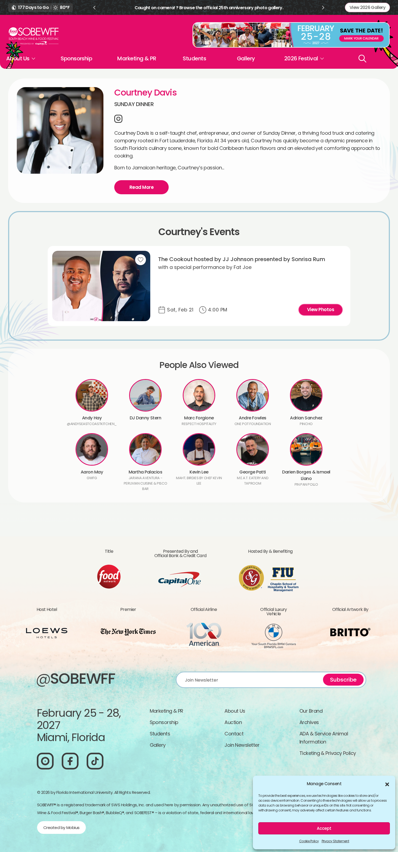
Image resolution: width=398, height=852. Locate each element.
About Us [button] (18, 58)
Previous (94, 7)
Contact (233, 733)
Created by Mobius (61, 827)
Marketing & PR (136, 58)
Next (323, 7)
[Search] (362, 58)
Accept (324, 828)
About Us (234, 711)
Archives (309, 722)
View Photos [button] (320, 309)
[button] (387, 784)
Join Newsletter (241, 745)
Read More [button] (141, 187)
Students (194, 58)
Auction (233, 722)
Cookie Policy (309, 841)
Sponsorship (76, 58)
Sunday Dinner (134, 104)
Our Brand (310, 711)
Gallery (246, 58)
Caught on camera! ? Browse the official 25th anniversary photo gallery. (209, 8)
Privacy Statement (335, 841)
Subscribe (343, 679)
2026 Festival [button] (301, 58)
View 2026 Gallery (367, 7)
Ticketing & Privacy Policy (327, 753)
